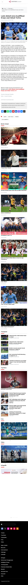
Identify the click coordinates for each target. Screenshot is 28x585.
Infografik (3, 465)
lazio (5, 116)
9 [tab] (20, 463)
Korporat (3, 573)
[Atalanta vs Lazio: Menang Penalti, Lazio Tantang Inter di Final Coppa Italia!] (14, 294)
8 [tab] (19, 463)
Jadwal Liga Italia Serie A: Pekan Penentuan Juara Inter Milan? (14, 281)
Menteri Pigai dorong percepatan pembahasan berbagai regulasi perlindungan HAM (17, 394)
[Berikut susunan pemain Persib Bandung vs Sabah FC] (4, 350)
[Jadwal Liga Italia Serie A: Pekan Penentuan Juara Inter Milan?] (14, 272)
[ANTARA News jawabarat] (15, 1)
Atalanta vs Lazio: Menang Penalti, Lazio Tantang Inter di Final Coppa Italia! (14, 303)
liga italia (10, 116)
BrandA (3, 569)
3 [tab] (14, 440)
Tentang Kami (4, 564)
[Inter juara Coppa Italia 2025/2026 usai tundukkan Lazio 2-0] (14, 225)
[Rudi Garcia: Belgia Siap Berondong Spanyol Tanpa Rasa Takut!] (14, 158)
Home (4, 8)
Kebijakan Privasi (5, 562)
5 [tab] (18, 440)
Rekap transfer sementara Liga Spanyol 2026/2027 (11, 144)
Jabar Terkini (4, 545)
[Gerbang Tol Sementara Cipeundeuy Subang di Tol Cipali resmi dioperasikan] (4, 413)
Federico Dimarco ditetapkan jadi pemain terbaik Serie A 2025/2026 (14, 212)
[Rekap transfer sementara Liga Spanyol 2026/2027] (14, 135)
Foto (2, 419)
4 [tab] (16, 440)
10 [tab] (22, 463)
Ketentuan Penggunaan (7, 560)
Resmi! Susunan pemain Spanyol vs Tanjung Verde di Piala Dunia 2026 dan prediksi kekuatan (14, 189)
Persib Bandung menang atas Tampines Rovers (12, 436)
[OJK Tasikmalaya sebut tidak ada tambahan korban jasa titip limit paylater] (4, 401)
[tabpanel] (14, 431)
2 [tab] (12, 440)
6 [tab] (15, 463)
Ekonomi (3, 547)
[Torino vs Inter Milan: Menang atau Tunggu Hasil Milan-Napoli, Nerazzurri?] (14, 317)
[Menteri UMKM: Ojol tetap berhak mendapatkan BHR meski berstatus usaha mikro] (4, 407)
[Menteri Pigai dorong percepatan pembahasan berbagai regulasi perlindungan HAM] (4, 395)
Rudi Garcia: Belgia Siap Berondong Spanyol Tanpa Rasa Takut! (12, 167)
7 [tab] (17, 463)
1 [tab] (10, 440)
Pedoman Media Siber (6, 567)
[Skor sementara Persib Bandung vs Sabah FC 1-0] (4, 356)
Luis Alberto (5, 119)
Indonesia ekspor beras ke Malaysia (14, 513)
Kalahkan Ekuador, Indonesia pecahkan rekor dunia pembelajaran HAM (11, 458)
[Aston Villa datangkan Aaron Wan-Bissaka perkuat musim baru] (14, 379)
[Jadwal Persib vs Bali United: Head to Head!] (4, 337)
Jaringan (3, 557)
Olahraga (10, 8)
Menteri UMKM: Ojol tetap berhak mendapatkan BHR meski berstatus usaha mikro (17, 407)
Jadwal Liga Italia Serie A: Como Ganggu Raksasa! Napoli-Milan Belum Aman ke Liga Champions (12, 258)
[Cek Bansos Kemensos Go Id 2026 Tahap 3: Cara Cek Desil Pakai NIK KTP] (4, 362)
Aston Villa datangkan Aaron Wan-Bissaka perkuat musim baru (12, 388)
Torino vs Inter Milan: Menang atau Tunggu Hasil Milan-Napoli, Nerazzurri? (13, 326)
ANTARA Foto (4, 571)
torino (17, 116)
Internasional (4, 550)
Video (2, 442)
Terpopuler (4, 331)
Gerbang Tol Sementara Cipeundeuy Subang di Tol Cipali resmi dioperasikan (17, 413)
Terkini (2, 532)
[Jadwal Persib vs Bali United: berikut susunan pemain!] (4, 343)
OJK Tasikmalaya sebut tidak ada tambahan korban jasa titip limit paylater (17, 401)
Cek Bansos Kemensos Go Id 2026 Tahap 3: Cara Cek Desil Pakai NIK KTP (17, 362)
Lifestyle (3, 554)
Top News (4, 367)
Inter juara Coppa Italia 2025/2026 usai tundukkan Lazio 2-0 (11, 234)
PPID (2, 576)
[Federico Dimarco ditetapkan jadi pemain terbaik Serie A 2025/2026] (14, 203)
